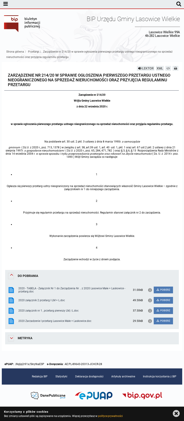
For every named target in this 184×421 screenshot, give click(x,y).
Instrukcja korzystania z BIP (159, 376)
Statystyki (61, 376)
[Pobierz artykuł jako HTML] (168, 68)
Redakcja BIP (40, 376)
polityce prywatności (110, 416)
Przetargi (33, 51)
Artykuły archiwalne (123, 376)
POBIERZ (165, 289)
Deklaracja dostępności (89, 376)
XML (160, 68)
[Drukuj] (175, 68)
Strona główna (15, 51)
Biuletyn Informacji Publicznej (22, 26)
